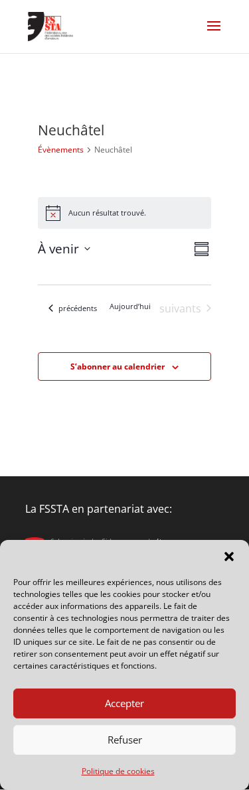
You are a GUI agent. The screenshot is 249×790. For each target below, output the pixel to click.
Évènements (61, 149)
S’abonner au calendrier (117, 366)
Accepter (124, 703)
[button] (229, 556)
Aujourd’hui (130, 306)
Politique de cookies (118, 771)
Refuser (125, 739)
